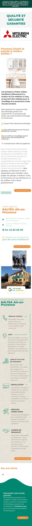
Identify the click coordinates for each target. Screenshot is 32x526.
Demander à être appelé (22, 246)
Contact (23, 518)
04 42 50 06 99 (14, 229)
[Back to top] (3, 475)
